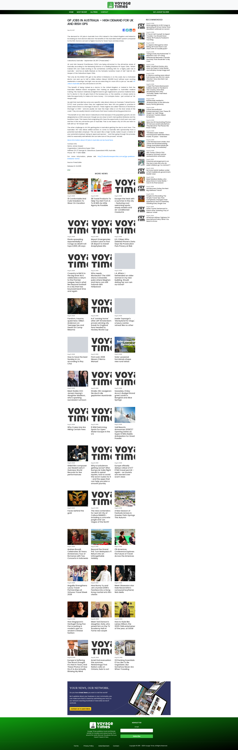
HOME (71, 12)
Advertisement (103, 746)
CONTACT (104, 12)
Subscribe (136, 736)
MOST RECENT (82, 12)
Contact (116, 746)
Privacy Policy (89, 746)
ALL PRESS (94, 12)
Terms (76, 746)
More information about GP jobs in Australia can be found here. (90, 140)
